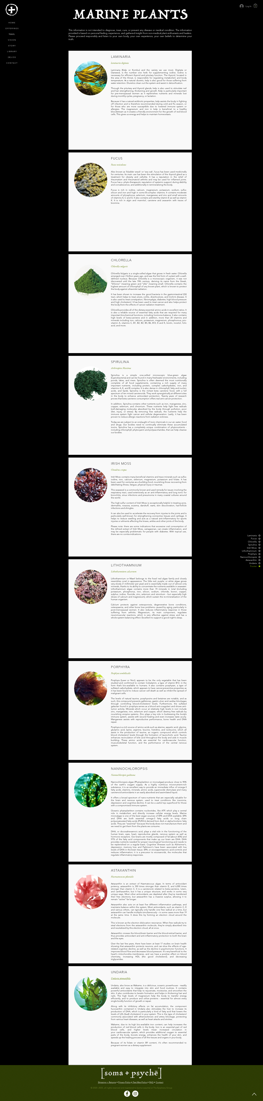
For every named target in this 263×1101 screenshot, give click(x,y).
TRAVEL (12, 34)
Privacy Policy (124, 1082)
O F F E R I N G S (11, 28)
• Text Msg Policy (139, 1082)
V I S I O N (12, 40)
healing (129, 1037)
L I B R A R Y (11, 51)
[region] (11, 10)
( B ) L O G (12, 57)
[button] (255, 5)
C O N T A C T (11, 63)
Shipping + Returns (107, 1082)
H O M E (11, 23)
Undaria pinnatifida (121, 978)
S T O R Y (11, 46)
